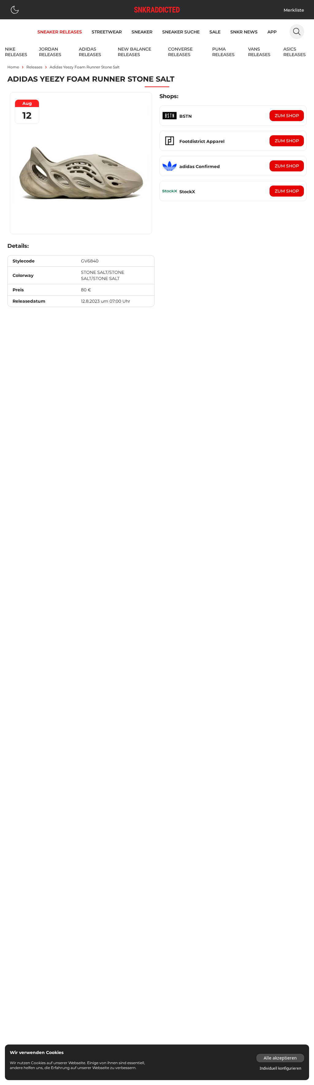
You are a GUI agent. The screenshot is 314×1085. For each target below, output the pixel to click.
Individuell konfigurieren (280, 1068)
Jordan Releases (50, 51)
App (272, 32)
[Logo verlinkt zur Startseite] (157, 9)
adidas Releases (90, 51)
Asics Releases (294, 51)
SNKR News (244, 32)
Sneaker (142, 32)
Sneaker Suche (181, 32)
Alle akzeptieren (280, 1058)
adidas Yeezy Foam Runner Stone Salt (85, 67)
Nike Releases (16, 51)
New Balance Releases (134, 51)
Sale (214, 32)
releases (34, 67)
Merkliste (294, 10)
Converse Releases (180, 51)
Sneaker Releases (59, 32)
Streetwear (107, 32)
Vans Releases (259, 51)
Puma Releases (223, 51)
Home (13, 67)
